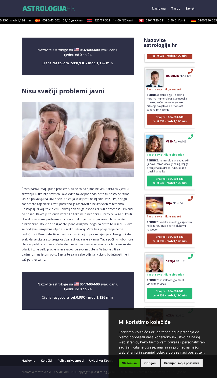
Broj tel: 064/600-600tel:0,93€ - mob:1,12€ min (169, 115)
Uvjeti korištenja (101, 360)
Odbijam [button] (150, 363)
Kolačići (46, 360)
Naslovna (159, 8)
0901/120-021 (163, 20)
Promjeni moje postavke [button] (181, 363)
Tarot (175, 8)
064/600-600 (90, 50)
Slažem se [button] (129, 363)
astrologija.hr (104, 372)
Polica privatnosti (71, 360)
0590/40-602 (59, 20)
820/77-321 (111, 20)
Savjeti (190, 8)
